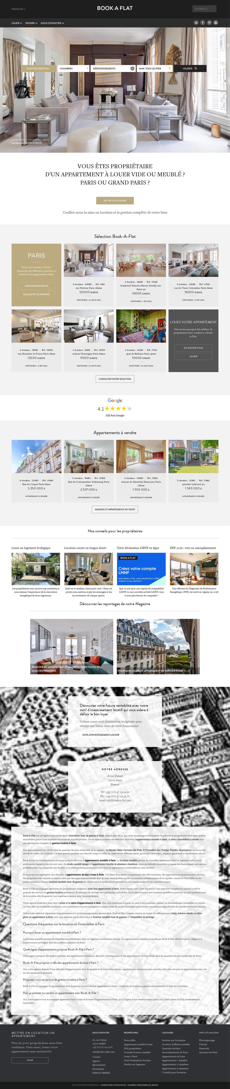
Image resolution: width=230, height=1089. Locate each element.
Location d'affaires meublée (176, 1044)
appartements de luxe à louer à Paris (85, 874)
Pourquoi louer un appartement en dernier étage (150, 671)
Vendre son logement (134, 1064)
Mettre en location (115, 200)
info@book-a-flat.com (103, 1051)
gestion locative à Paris (64, 843)
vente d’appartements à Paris (86, 902)
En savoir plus (193, 348)
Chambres (66, 68)
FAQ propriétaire (132, 1048)
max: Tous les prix (150, 68)
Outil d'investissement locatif (100, 735)
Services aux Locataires (173, 1040)
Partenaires (98, 1069)
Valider (188, 68)
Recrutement (98, 1064)
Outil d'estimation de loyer (137, 1060)
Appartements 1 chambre (174, 1060)
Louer (16, 23)
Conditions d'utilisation (113, 1085)
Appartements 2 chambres (175, 1064)
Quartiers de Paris (171, 1048)
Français (17, 9)
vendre (30, 23)
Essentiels (204, 1048)
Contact (96, 1056)
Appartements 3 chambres (175, 1068)
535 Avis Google (115, 415)
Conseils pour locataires (174, 1072)
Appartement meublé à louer (138, 1044)
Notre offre (129, 1040)
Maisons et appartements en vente (115, 509)
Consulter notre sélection (115, 379)
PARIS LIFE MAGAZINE (209, 1033)
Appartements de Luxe (173, 1056)
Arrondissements (104, 68)
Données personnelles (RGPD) (143, 1085)
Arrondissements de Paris (175, 1052)
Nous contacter (51, 23)
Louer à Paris (130, 1056)
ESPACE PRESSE (101, 1072)
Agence (96, 1061)
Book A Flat (115, 10)
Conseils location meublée (137, 1052)
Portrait (203, 1044)
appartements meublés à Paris (100, 860)
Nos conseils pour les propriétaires (115, 531)
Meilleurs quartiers (36, 294)
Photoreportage (207, 1040)
